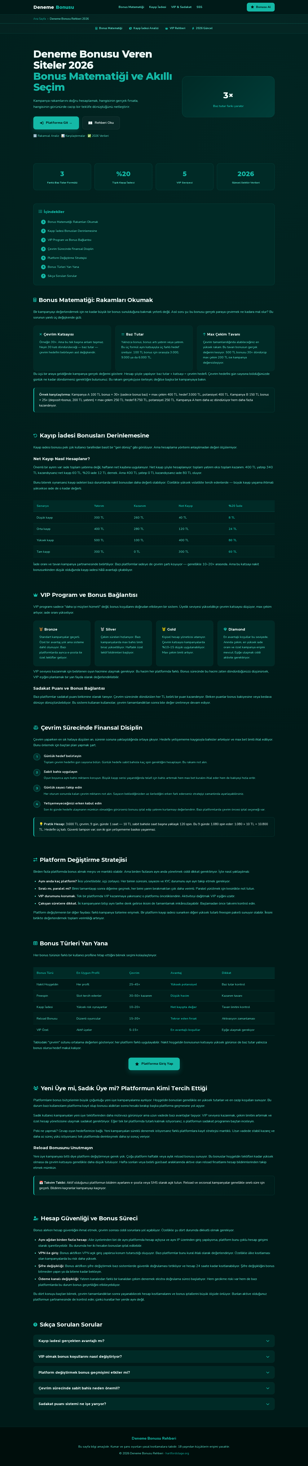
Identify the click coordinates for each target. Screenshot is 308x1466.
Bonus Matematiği (131, 7)
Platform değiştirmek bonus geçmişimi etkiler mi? (84, 1372)
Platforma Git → (59, 122)
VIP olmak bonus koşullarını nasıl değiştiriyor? (80, 1357)
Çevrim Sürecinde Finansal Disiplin (68, 249)
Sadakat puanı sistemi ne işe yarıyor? (72, 1404)
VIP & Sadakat (181, 7)
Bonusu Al (263, 7)
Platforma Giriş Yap (157, 1063)
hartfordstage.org (177, 1453)
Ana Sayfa (39, 19)
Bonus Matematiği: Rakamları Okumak (70, 222)
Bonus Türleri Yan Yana (61, 267)
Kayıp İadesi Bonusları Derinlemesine (70, 231)
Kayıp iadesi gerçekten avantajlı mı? (71, 1341)
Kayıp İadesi (157, 7)
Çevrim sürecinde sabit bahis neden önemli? (79, 1388)
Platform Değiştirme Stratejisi (65, 258)
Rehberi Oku (104, 122)
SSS (199, 7)
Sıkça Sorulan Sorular (60, 276)
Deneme (53, 7)
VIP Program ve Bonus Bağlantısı (67, 240)
